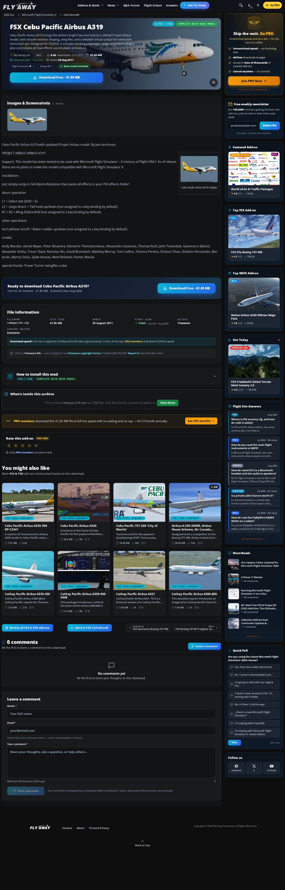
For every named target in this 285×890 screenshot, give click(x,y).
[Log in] (258, 5)
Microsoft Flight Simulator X (39, 14)
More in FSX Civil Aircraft (91, 628)
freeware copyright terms (84, 353)
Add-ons (9, 14)
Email (11, 722)
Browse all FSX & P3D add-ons (30, 628)
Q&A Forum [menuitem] (131, 5)
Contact (67, 828)
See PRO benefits (199, 421)
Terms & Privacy (99, 828)
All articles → (254, 636)
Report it (133, 353)
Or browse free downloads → (254, 89)
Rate (38, 54)
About (80, 828)
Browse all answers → (254, 538)
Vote (235, 742)
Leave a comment (206, 646)
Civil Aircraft (71, 14)
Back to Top (142, 845)
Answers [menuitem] (172, 5)
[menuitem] (194, 5)
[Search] (241, 5)
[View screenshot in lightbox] (214, 82)
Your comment (17, 744)
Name (12, 706)
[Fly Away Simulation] (19, 5)
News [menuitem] (111, 5)
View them (167, 402)
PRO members (134, 341)
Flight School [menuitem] (153, 5)
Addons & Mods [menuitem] (89, 5)
